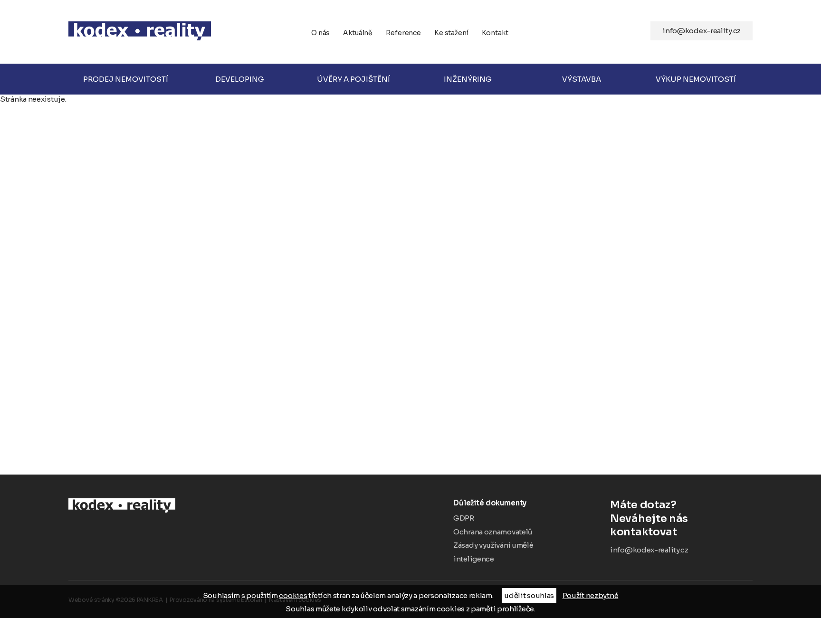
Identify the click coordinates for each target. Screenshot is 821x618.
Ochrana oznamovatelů (492, 531)
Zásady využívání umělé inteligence (493, 552)
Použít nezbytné (591, 595)
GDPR (463, 518)
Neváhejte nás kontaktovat (649, 518)
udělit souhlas (529, 595)
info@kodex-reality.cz (701, 30)
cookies (293, 595)
